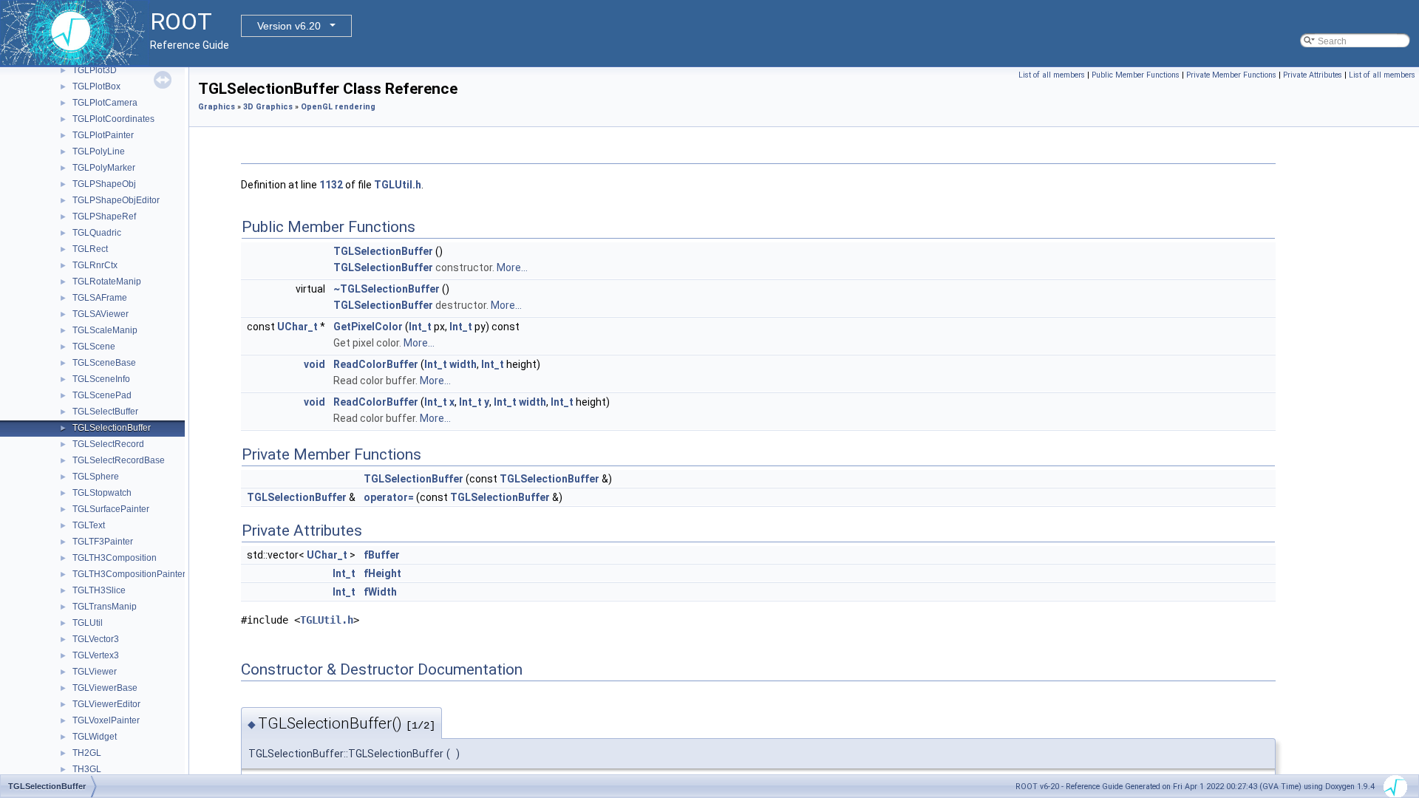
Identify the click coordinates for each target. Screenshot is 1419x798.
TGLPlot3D (94, 70)
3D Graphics (268, 107)
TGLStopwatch (102, 493)
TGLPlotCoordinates (113, 119)
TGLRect (90, 249)
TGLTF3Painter (102, 541)
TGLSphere (95, 476)
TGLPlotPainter (103, 135)
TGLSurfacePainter (110, 509)
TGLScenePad (102, 395)
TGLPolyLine (98, 151)
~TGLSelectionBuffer (386, 289)
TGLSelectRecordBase (118, 460)
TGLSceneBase (104, 363)
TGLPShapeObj (104, 184)
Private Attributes (1312, 75)
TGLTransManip (104, 606)
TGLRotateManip (106, 281)
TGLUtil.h (397, 185)
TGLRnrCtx (95, 265)
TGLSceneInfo (101, 379)
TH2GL (86, 753)
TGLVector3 (95, 639)
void (314, 364)
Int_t (420, 326)
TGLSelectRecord (108, 444)
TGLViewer (94, 671)
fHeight (382, 573)
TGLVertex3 (95, 655)
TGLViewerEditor (106, 704)
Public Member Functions (1136, 75)
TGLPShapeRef (104, 216)
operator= (389, 497)
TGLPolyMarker (103, 168)
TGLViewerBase (104, 688)
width (463, 364)
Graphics (216, 107)
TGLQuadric (96, 233)
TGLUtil (87, 623)
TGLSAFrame (99, 298)
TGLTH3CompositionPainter (129, 574)
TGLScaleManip (104, 330)
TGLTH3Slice (99, 590)
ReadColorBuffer (375, 364)
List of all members (1051, 75)
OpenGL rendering (338, 107)
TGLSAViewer (100, 314)
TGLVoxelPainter (106, 720)
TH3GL (86, 769)
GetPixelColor (368, 326)
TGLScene (93, 346)
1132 (331, 185)
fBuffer (382, 555)
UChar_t (297, 326)
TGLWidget (94, 737)
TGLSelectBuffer (105, 411)
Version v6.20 (289, 26)
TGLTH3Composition (114, 558)
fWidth (380, 592)
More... (512, 267)
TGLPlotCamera (104, 103)
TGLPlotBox (96, 86)
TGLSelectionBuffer (111, 428)
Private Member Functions (1231, 75)
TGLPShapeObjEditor (116, 200)
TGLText (88, 525)
